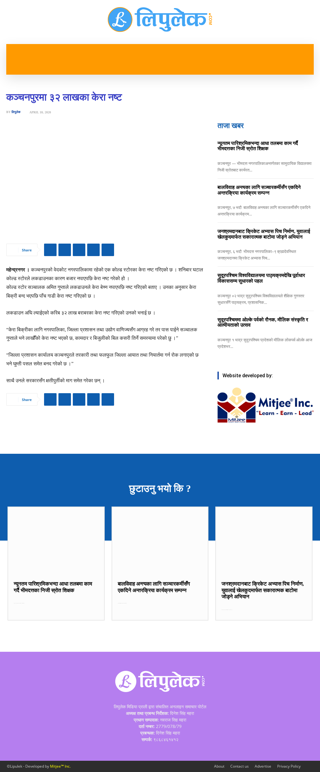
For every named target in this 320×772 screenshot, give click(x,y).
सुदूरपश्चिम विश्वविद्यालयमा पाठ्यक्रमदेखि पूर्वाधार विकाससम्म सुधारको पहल (261, 278)
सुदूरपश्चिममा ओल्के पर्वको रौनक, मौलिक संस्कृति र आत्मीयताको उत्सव (263, 322)
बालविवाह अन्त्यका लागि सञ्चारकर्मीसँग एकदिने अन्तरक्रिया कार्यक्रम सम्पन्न (259, 190)
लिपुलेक (16, 112)
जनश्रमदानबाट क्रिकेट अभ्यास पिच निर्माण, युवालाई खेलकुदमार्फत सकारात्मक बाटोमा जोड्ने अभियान (264, 234)
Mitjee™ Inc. (60, 766)
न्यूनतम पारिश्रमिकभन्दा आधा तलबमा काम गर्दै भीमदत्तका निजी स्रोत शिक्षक (258, 146)
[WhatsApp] (79, 250)
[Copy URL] (108, 250)
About (219, 766)
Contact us (239, 766)
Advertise (263, 766)
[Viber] (93, 250)
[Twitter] (64, 250)
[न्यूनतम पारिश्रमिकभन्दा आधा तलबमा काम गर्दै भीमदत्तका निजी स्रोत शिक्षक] (56, 540)
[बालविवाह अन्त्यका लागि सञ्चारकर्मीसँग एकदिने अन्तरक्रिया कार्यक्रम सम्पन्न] (160, 540)
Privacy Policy (289, 766)
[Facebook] (50, 250)
